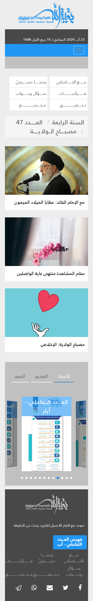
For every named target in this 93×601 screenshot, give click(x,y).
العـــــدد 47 (29, 122)
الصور (19, 376)
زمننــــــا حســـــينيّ (31, 82)
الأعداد (64, 376)
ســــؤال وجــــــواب (31, 93)
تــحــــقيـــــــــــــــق (73, 105)
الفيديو (41, 376)
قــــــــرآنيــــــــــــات (72, 93)
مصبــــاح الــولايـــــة (53, 131)
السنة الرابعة (68, 122)
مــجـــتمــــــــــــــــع (32, 105)
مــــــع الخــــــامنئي (71, 82)
